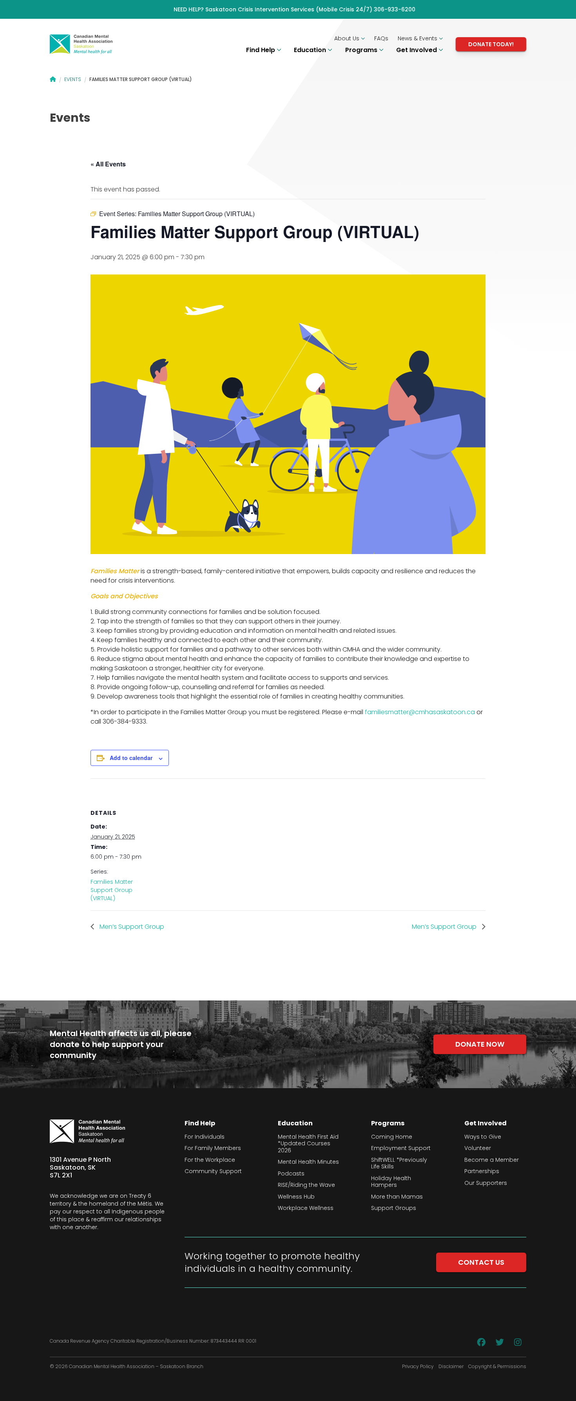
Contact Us (481, 1262)
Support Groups (393, 1208)
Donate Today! (491, 44)
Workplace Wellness (305, 1208)
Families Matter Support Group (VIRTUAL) (112, 890)
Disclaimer (451, 1366)
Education (311, 50)
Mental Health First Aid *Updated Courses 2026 (308, 1144)
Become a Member (491, 1160)
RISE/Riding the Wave (306, 1185)
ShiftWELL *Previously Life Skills (399, 1163)
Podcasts (291, 1173)
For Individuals (205, 1137)
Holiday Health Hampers (391, 1182)
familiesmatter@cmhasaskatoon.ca (420, 712)
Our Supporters (485, 1183)
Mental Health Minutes (308, 1162)
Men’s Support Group (131, 926)
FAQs (381, 38)
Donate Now (479, 1044)
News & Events (418, 38)
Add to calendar (131, 758)
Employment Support (401, 1148)
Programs (362, 50)
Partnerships (481, 1171)
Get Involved (417, 50)
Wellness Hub (296, 1197)
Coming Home (391, 1137)
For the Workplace (210, 1160)
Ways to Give (482, 1137)
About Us (347, 38)
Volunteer (477, 1148)
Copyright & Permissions (497, 1366)
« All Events (108, 163)
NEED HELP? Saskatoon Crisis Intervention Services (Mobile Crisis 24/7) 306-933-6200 (294, 9)
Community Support (213, 1171)
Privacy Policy (418, 1366)
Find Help (261, 50)
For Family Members (213, 1148)
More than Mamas (397, 1197)
